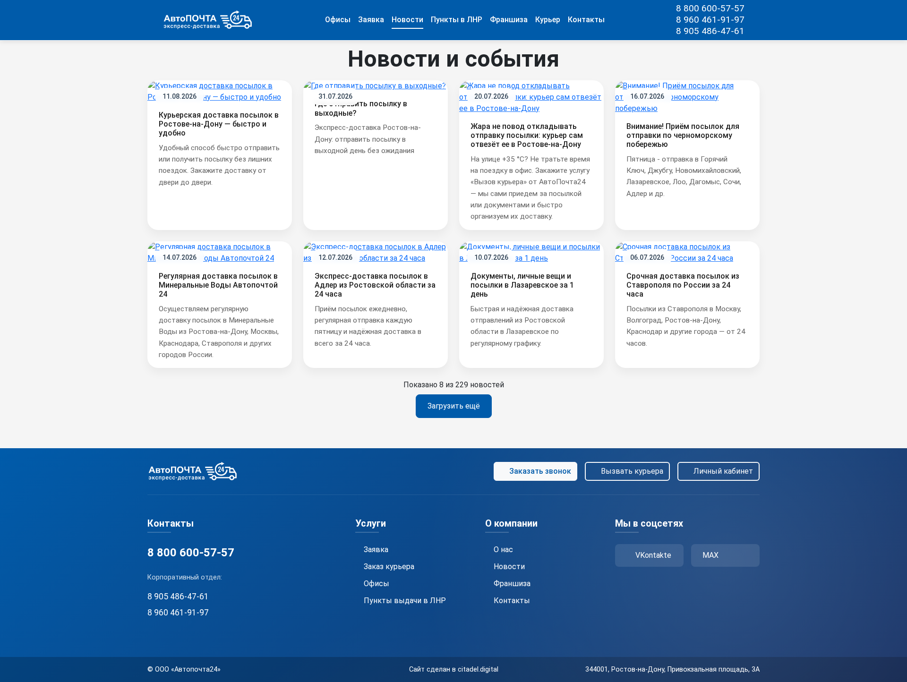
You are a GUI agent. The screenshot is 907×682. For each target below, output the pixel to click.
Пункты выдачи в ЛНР (405, 600)
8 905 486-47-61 (710, 31)
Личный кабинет (723, 471)
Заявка (371, 19)
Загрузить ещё (454, 405)
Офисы (338, 19)
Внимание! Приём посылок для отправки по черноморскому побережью (682, 135)
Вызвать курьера (632, 471)
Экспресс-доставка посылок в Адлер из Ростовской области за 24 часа (375, 285)
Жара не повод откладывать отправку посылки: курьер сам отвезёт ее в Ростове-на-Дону (527, 135)
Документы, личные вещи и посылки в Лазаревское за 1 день (522, 285)
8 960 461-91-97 (178, 612)
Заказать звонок (540, 471)
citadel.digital (478, 669)
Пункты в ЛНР (456, 19)
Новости (407, 19)
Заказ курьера (389, 566)
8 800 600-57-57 (710, 8)
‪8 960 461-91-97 (710, 19)
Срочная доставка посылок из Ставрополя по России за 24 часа (682, 285)
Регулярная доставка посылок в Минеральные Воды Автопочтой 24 (218, 285)
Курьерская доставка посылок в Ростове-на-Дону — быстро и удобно (219, 124)
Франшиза (509, 19)
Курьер (547, 19)
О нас (503, 549)
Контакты (586, 19)
